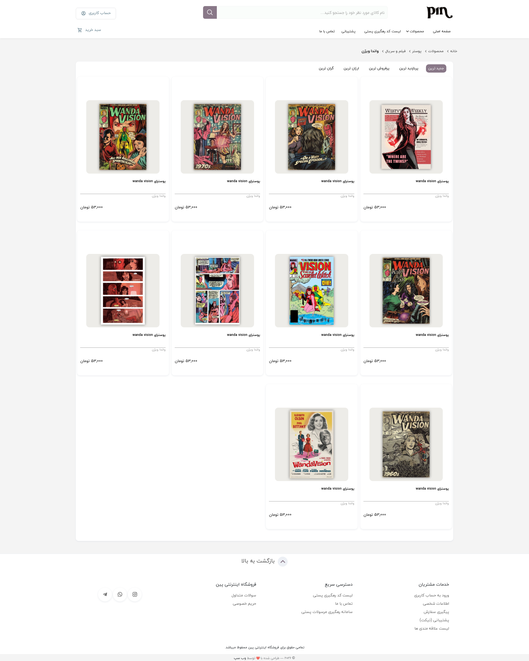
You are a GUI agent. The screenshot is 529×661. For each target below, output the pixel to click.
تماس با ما (327, 31)
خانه (453, 51)
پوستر (417, 51)
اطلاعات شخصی (436, 603)
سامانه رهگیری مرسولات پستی (327, 611)
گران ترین (326, 68)
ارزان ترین (351, 68)
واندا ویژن (442, 195)
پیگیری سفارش (436, 611)
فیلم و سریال (395, 51)
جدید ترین (436, 68)
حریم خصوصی (244, 603)
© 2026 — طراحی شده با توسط (264, 658)
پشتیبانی (348, 31)
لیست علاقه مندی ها (431, 628)
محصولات (417, 31)
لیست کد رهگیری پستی (382, 31)
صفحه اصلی (441, 31)
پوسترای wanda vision (432, 181)
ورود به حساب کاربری (431, 595)
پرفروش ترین (379, 68)
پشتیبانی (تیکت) (434, 620)
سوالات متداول (243, 595)
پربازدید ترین (408, 68)
